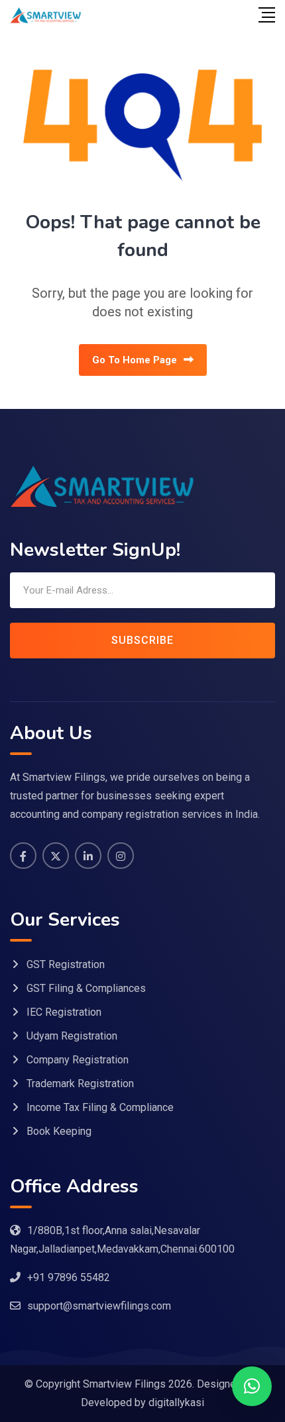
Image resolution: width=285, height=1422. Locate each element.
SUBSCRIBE (142, 640)
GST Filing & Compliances (86, 988)
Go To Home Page (134, 360)
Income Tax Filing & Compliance (100, 1107)
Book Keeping (59, 1131)
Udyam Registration (72, 1036)
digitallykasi (176, 1402)
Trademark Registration (80, 1083)
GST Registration (66, 964)
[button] (252, 1386)
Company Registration (78, 1059)
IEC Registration (64, 1012)
